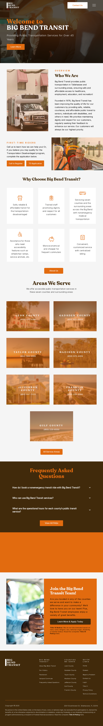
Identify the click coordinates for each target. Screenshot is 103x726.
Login (85, 682)
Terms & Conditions (90, 694)
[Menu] (94, 5)
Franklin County (70, 690)
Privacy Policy (88, 690)
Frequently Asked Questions (49, 682)
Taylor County (69, 675)
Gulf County (68, 686)
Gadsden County (70, 670)
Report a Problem (89, 675)
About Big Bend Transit (47, 666)
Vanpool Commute (46, 678)
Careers (85, 670)
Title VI (85, 686)
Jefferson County (70, 682)
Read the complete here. (69, 715)
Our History (43, 670)
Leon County (69, 666)
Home (85, 666)
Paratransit (43, 675)
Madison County (70, 678)
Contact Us (87, 678)
